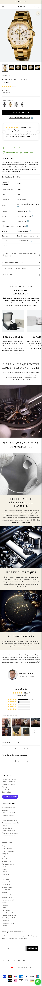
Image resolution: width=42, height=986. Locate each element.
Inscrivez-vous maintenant (27, 498)
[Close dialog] (39, 484)
